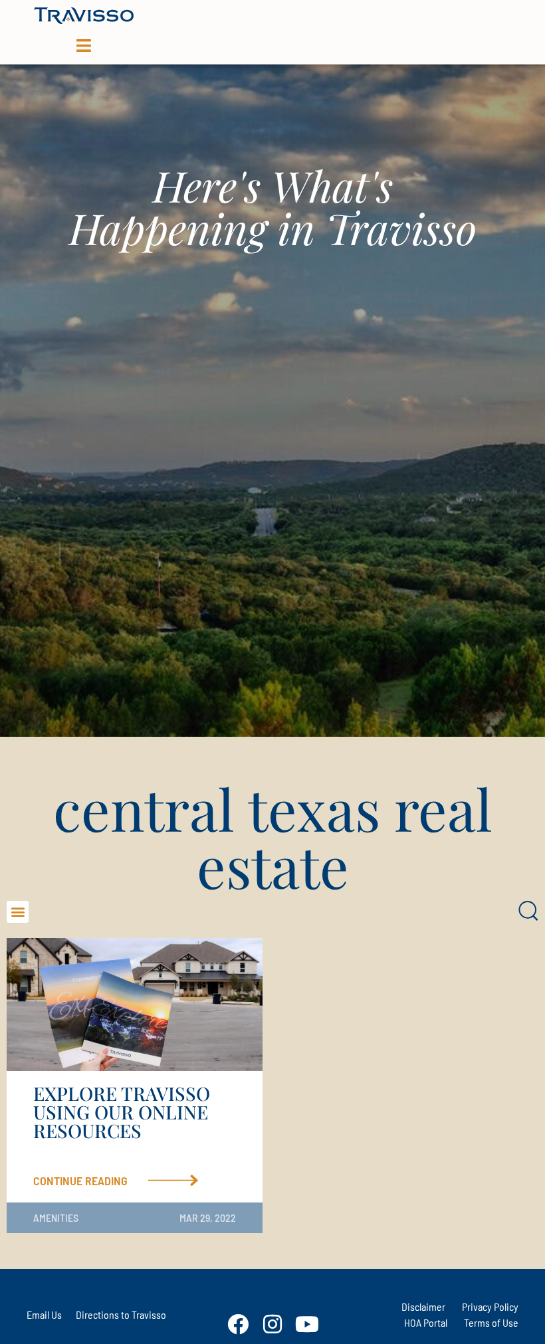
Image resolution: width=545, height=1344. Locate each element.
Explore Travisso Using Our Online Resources (121, 1112)
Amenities (55, 1217)
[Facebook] (238, 1324)
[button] (18, 912)
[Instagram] (272, 1324)
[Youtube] (307, 1324)
